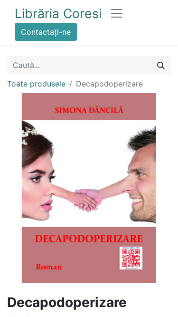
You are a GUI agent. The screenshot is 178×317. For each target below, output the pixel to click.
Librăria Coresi (58, 13)
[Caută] (161, 65)
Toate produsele (36, 83)
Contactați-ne (46, 32)
